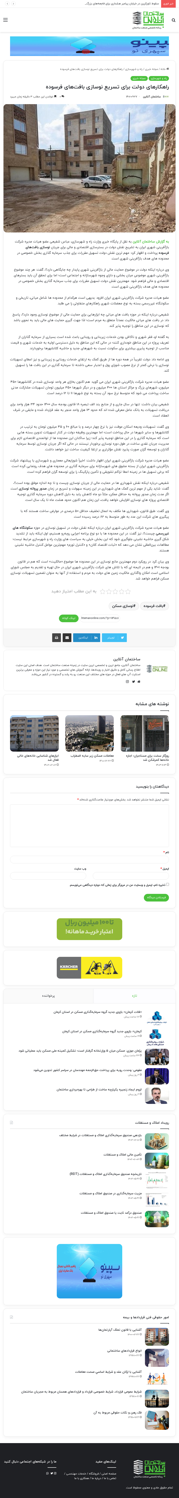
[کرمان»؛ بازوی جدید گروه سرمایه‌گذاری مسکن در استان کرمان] (157, 1037)
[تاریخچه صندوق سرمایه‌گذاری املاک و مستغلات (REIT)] (157, 1180)
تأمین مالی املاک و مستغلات (122, 1155)
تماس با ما (110, 1478)
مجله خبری (151, 69)
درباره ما (96, 1478)
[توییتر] (132, 681)
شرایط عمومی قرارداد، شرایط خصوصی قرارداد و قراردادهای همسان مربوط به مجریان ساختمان (81, 1392)
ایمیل (164, 869)
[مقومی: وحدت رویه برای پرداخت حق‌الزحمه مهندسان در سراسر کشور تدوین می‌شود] (157, 1076)
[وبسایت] (137, 681)
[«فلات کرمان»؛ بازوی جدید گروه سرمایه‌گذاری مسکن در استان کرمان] (157, 1018)
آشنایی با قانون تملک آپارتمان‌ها (120, 1330)
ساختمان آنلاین (152, 96)
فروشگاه (94, 1474)
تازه (134, 996)
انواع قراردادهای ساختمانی (124, 1351)
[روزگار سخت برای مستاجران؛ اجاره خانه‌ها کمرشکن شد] (144, 733)
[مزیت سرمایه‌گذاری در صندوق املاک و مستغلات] (157, 1199)
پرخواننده (48, 996)
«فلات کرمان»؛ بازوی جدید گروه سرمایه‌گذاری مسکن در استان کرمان (97, 1012)
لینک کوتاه (68, 618)
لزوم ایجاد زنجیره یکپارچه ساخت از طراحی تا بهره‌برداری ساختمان (99, 1090)
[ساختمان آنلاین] (147, 20)
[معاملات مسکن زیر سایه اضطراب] (89, 733)
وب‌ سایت (80, 869)
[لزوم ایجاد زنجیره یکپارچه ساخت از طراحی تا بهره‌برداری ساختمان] (157, 1096)
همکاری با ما (81, 1478)
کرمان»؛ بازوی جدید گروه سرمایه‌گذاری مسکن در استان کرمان (102, 1031)
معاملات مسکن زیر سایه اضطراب (92, 756)
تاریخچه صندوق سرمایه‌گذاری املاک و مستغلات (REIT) (106, 1174)
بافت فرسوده (153, 606)
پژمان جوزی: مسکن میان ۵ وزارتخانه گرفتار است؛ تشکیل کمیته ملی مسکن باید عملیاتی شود (80, 1051)
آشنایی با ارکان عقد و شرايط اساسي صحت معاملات (108, 1372)
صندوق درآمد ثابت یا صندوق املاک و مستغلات (111, 1213)
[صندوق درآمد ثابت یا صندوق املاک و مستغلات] (157, 1219)
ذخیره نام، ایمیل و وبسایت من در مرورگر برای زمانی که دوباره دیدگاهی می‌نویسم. (117, 885)
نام (166, 852)
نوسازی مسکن (122, 606)
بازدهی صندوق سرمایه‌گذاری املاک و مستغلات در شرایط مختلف (100, 1135)
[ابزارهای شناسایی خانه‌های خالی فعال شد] (34, 733)
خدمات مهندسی (76, 1474)
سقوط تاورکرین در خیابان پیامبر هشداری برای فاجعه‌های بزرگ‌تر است (118, 4)
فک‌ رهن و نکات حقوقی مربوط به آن (117, 1413)
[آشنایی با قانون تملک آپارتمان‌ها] (157, 1337)
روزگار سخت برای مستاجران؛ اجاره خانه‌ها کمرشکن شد (147, 758)
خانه (163, 69)
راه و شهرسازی (134, 69)
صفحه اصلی (109, 1474)
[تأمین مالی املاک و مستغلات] (157, 1161)
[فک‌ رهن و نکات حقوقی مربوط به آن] (157, 1420)
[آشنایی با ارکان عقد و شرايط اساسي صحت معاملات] (157, 1378)
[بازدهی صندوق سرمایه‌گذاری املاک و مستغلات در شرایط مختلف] (157, 1141)
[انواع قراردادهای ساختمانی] (157, 1358)
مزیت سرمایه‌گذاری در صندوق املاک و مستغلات (110, 1193)
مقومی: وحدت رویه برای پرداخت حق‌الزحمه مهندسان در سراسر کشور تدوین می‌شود (87, 1070)
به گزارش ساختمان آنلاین (151, 241)
